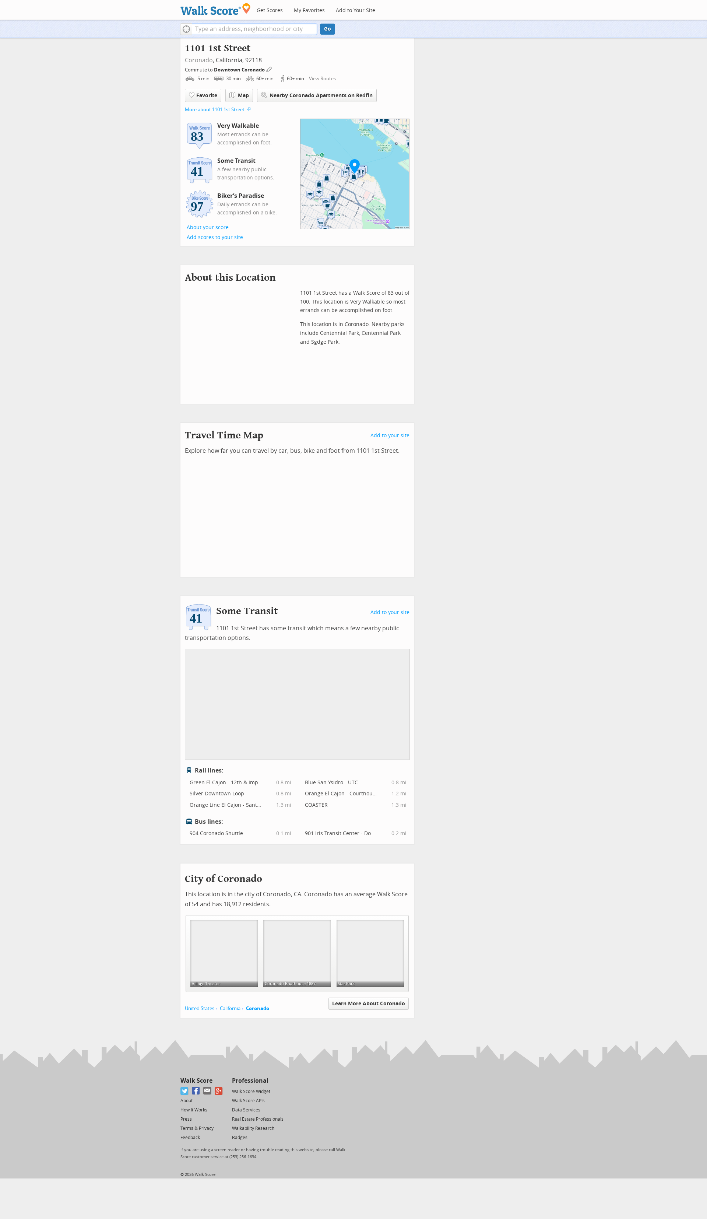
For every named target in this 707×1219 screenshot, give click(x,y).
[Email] (207, 1091)
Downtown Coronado (240, 70)
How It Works (193, 1110)
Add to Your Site (355, 10)
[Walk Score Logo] (215, 9)
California (230, 1008)
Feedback (190, 1137)
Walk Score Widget (251, 1091)
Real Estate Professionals (258, 1119)
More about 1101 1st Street (215, 109)
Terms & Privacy (197, 1128)
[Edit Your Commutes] (269, 68)
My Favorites (309, 10)
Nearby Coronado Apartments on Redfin (321, 95)
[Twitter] (184, 1091)
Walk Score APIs (248, 1100)
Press (186, 1119)
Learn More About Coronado (368, 1004)
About (186, 1100)
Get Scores (270, 10)
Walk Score (196, 1080)
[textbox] (254, 29)
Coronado (199, 60)
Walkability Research (253, 1128)
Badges (239, 1137)
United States (199, 1008)
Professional (250, 1080)
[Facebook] (196, 1091)
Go (327, 29)
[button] (186, 29)
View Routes (322, 78)
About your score (208, 227)
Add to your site (389, 435)
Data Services (246, 1110)
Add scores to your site (215, 237)
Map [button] (243, 95)
